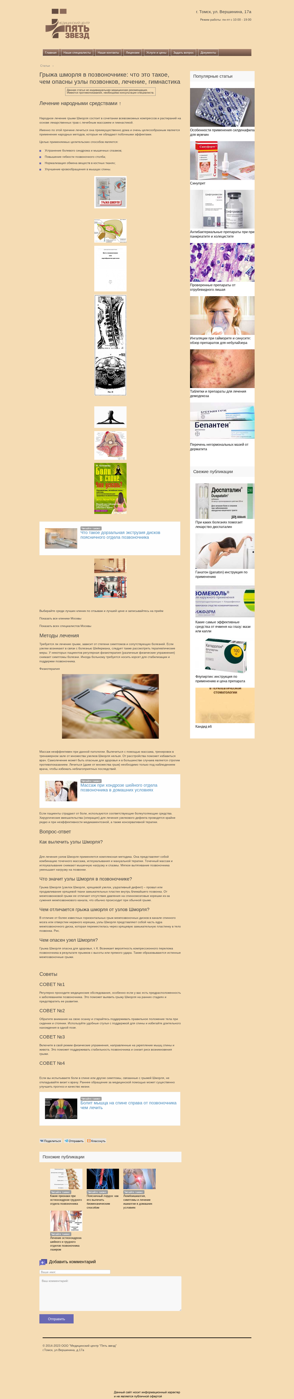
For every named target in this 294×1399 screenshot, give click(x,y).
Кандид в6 (203, 726)
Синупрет (197, 183)
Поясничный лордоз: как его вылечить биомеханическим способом (103, 1201)
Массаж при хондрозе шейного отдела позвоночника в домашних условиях (118, 787)
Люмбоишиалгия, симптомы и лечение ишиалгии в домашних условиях (137, 1201)
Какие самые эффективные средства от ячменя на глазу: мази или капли (223, 626)
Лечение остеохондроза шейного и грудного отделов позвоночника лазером (65, 1243)
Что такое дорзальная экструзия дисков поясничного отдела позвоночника (120, 535)
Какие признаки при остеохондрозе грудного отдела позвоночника (66, 1199)
